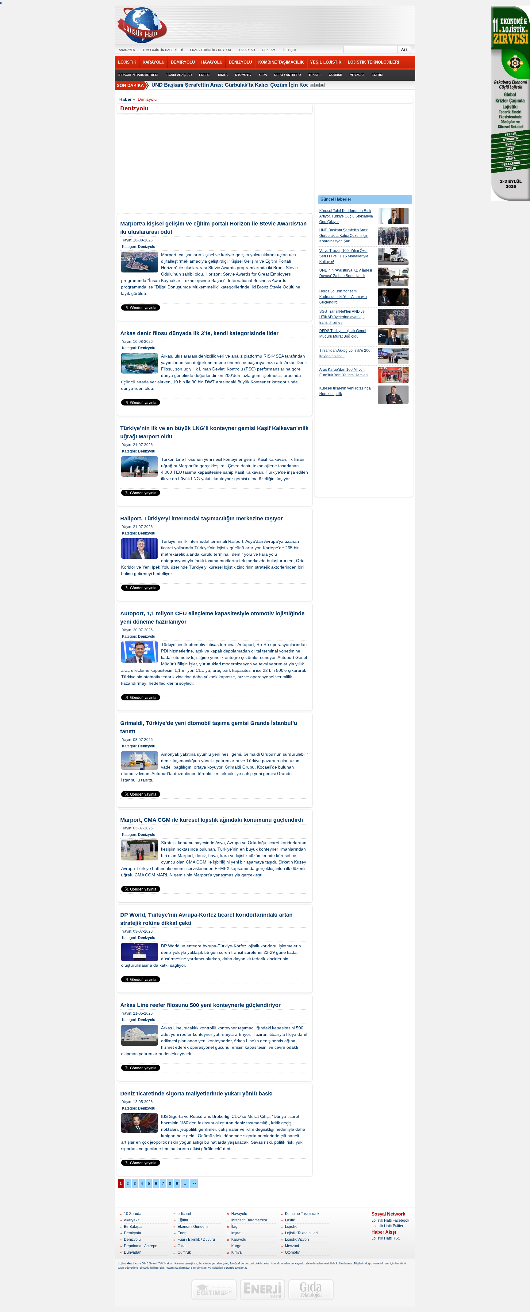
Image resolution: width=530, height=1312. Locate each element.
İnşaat (236, 1233)
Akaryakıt (131, 1220)
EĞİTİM (377, 74)
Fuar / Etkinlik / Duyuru (196, 1239)
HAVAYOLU (211, 62)
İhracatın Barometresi (249, 1220)
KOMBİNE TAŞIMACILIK (281, 62)
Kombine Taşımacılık (302, 1214)
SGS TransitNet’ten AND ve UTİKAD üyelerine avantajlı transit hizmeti (342, 317)
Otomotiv (292, 1252)
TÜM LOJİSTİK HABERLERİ (163, 50)
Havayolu (239, 1214)
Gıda (182, 1246)
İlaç (234, 1226)
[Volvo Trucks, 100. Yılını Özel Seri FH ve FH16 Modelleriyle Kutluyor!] (393, 256)
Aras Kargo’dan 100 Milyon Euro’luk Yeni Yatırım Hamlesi (343, 372)
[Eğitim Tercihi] (214, 1289)
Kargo (236, 1246)
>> (194, 1183)
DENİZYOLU (240, 62)
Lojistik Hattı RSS (385, 1238)
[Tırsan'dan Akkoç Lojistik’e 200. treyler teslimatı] (393, 356)
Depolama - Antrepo (140, 1246)
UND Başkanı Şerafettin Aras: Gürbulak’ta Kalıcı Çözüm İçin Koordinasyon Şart (343, 235)
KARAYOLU (153, 62)
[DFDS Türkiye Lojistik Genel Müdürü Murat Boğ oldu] (393, 336)
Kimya (236, 1252)
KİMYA (223, 74)
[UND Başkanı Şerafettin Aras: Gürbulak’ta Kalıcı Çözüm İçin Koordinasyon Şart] (393, 236)
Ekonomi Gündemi (193, 1226)
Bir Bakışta (133, 1226)
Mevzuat (292, 1246)
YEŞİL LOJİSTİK (325, 62)
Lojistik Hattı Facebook (390, 1220)
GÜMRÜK (335, 74)
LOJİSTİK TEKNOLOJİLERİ (373, 62)
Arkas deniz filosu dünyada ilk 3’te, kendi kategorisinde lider (199, 333)
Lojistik (291, 1226)
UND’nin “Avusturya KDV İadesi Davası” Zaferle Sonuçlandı (345, 273)
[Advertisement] (364, 151)
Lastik (290, 1220)
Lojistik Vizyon (297, 1239)
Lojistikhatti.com (129, 1263)
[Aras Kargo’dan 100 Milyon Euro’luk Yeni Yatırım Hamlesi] (393, 375)
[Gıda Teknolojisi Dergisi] (311, 1289)
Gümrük (184, 1252)
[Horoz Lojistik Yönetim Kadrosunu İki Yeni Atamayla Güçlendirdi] (393, 297)
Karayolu (238, 1239)
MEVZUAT (357, 74)
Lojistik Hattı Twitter (387, 1226)
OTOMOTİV (243, 74)
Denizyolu (146, 247)
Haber (125, 99)
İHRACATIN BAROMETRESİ (138, 74)
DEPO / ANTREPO (287, 74)
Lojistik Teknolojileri (301, 1233)
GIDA (263, 74)
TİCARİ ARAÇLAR (179, 74)
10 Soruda (132, 1214)
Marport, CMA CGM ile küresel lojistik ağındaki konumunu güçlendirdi (211, 820)
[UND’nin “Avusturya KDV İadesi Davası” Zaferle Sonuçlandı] (393, 277)
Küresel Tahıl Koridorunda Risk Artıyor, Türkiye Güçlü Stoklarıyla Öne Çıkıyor (346, 216)
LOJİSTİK (127, 62)
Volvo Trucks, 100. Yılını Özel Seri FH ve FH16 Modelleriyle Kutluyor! (343, 256)
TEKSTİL (315, 74)
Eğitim (183, 1220)
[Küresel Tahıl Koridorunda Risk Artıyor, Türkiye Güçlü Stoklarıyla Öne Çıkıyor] (393, 216)
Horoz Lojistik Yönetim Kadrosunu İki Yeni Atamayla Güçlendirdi (343, 296)
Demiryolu (132, 1233)
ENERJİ (204, 74)
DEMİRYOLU (183, 62)
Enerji (182, 1233)
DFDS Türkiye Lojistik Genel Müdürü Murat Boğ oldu (342, 334)
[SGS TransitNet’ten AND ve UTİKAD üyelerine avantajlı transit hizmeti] (393, 317)
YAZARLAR (247, 50)
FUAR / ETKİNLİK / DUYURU (210, 50)
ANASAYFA (127, 50)
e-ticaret (184, 1214)
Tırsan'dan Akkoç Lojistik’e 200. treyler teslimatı (345, 353)
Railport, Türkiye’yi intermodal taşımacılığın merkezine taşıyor (201, 518)
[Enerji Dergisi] (262, 1289)
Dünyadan (132, 1252)
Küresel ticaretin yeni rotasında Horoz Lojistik (345, 391)
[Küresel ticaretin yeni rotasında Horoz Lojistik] (393, 395)
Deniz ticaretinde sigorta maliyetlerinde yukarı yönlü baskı (196, 1094)
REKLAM (268, 50)
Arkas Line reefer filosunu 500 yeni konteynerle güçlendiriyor (200, 1005)
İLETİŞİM (289, 50)
